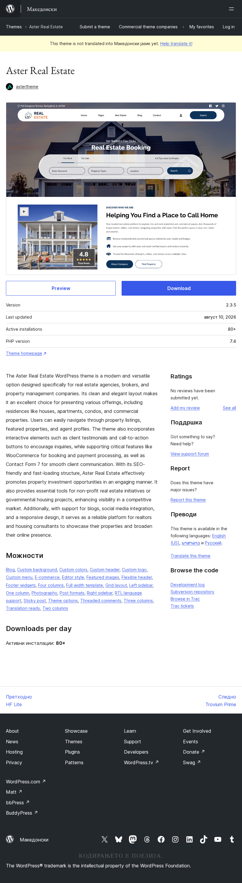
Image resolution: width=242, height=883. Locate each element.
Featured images (102, 577)
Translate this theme (190, 555)
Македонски (34, 840)
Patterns (74, 762)
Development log (188, 584)
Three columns (138, 600)
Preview (61, 288)
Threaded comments (100, 600)
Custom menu (19, 577)
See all (229, 407)
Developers (136, 752)
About (12, 731)
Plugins (72, 752)
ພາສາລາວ (191, 542)
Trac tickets (182, 605)
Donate (194, 752)
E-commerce (47, 577)
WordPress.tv (141, 762)
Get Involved (197, 731)
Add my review (185, 407)
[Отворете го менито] (232, 9)
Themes (14, 26)
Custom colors (73, 569)
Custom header (105, 569)
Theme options (63, 600)
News (12, 741)
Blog (10, 569)
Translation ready (23, 608)
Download (179, 288)
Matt (14, 792)
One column (17, 592)
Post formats (72, 592)
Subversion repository (192, 591)
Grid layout (116, 585)
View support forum (190, 453)
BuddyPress (22, 813)
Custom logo (134, 569)
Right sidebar (99, 592)
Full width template (84, 585)
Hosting (14, 752)
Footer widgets (21, 585)
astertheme (27, 86)
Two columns (55, 608)
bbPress (18, 802)
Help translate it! (176, 43)
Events (190, 741)
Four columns (51, 585)
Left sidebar (141, 585)
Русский (213, 542)
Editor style (73, 577)
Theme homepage (24, 353)
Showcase (76, 731)
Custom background (37, 569)
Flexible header (137, 577)
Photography (44, 592)
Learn (130, 731)
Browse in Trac (185, 598)
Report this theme (188, 499)
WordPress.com (26, 782)
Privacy (14, 762)
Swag (192, 762)
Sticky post (35, 600)
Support (132, 741)
